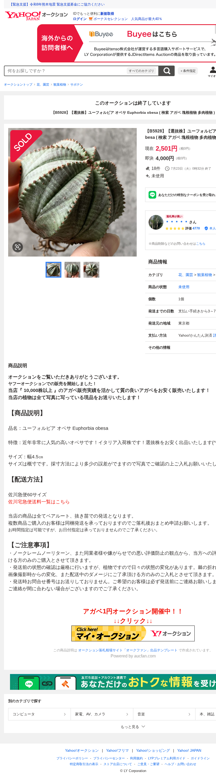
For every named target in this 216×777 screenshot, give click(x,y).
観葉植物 (59, 84)
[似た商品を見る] (17, 247)
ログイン (80, 19)
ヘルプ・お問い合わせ (180, 764)
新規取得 (107, 14)
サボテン (76, 84)
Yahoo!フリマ (117, 750)
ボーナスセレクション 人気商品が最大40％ (128, 19)
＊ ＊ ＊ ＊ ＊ (176, 222)
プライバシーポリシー (72, 758)
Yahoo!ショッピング (153, 750)
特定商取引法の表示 (84, 764)
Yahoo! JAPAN (189, 750)
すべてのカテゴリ (141, 71)
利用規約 (136, 758)
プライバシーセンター (109, 758)
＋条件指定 (188, 71)
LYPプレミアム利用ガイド (166, 758)
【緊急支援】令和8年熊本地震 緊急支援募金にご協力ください (57, 4)
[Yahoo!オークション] (37, 12)
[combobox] (66, 71)
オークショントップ (18, 84)
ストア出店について (118, 764)
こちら (200, 243)
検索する (167, 71)
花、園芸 (43, 84)
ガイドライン (200, 758)
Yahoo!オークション (82, 750)
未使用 (183, 287)
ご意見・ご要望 (148, 764)
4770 (196, 228)
